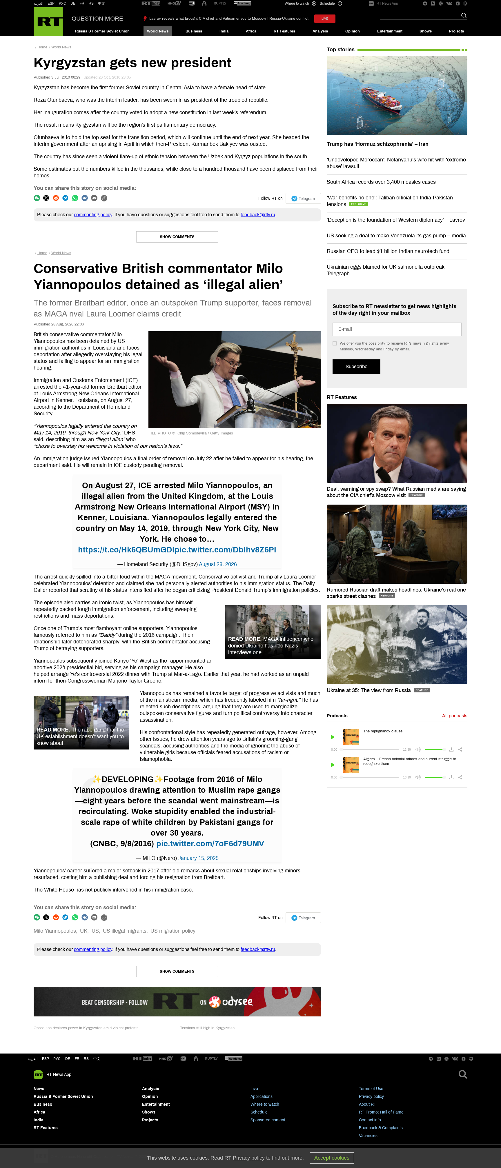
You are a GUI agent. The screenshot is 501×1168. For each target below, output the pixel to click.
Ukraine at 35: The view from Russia (369, 690)
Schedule (259, 1112)
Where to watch (265, 1104)
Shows (426, 31)
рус (57, 1059)
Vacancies (368, 1136)
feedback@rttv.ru (258, 214)
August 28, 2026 (218, 564)
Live (254, 1089)
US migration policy (172, 931)
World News (157, 31)
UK (83, 931)
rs (86, 1059)
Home (42, 47)
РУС (62, 3)
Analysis (320, 31)
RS (91, 3)
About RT (367, 1104)
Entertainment (389, 31)
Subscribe (356, 366)
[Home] (48, 21)
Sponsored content (268, 1120)
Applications (262, 1096)
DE (72, 3)
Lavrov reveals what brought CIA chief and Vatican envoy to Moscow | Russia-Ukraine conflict (228, 19)
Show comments (177, 237)
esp (45, 1059)
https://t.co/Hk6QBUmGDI (126, 549)
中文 (101, 3)
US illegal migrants (124, 931)
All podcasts (454, 715)
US (95, 931)
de (67, 1059)
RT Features (284, 31)
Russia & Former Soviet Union (102, 31)
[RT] (151, 3)
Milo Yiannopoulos (55, 931)
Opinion (352, 31)
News (39, 1089)
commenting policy (93, 214)
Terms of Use (371, 1089)
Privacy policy (371, 1096)
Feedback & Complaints (381, 1128)
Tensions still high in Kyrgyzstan (207, 1028)
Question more (97, 18)
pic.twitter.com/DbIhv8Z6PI (225, 549)
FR (82, 3)
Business (194, 31)
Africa (251, 31)
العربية (38, 3)
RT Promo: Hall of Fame (381, 1112)
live (325, 18)
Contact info (370, 1120)
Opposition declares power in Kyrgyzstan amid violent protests (86, 1028)
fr (77, 1059)
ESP (51, 3)
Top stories (341, 49)
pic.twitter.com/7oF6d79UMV (210, 843)
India (223, 31)
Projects (456, 31)
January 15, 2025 (198, 858)
